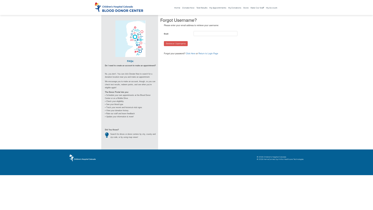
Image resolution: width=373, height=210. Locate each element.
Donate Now (188, 8)
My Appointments (217, 8)
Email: (166, 34)
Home (177, 8)
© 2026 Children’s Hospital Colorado (271, 157)
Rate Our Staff (257, 8)
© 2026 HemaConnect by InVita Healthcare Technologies (280, 159)
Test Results (201, 8)
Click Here (190, 53)
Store (246, 8)
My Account (271, 8)
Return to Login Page (208, 53)
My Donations (234, 8)
